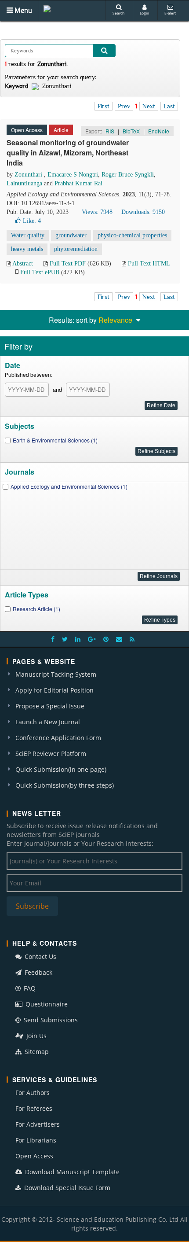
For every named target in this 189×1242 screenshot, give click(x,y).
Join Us (36, 1036)
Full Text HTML (149, 263)
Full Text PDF (68, 263)
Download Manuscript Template (71, 1172)
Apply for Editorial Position (54, 690)
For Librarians (35, 1140)
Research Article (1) (36, 608)
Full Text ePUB (39, 272)
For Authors (32, 1092)
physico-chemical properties (132, 235)
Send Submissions (50, 1020)
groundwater (71, 235)
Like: (32, 220)
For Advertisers (37, 1124)
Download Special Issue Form (66, 1187)
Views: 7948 (97, 212)
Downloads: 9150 (143, 212)
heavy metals (27, 249)
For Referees (33, 1108)
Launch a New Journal (47, 722)
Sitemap (36, 1051)
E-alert (170, 13)
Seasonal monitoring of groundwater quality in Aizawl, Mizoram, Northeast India (68, 152)
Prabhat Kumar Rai (78, 183)
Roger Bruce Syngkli (128, 174)
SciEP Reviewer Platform (50, 753)
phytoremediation (76, 249)
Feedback (37, 972)
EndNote (158, 131)
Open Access (34, 1156)
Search (118, 13)
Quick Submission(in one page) (60, 769)
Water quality (27, 235)
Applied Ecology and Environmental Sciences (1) (69, 486)
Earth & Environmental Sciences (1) (55, 440)
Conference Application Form (58, 737)
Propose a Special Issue (49, 706)
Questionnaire (46, 1004)
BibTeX (131, 131)
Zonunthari (29, 174)
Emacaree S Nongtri (72, 174)
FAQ (29, 988)
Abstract (22, 263)
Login (144, 13)
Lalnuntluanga (25, 183)
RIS (109, 131)
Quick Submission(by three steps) (64, 785)
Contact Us (39, 956)
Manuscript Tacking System (55, 674)
